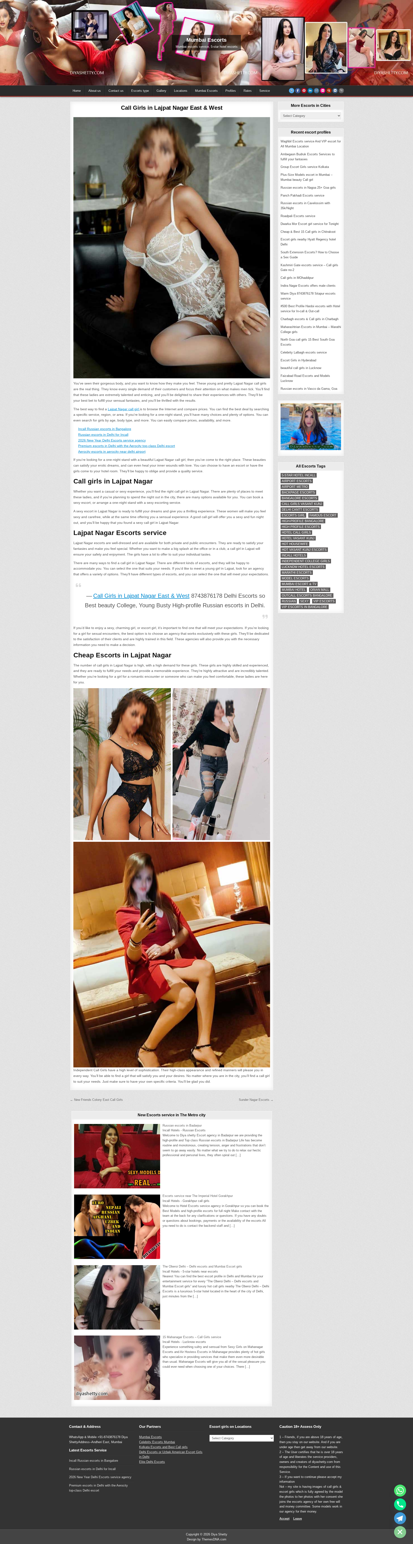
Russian (289, 601)
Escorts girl (293, 515)
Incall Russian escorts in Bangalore (104, 429)
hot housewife (295, 544)
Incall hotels (294, 555)
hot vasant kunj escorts (304, 549)
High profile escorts (301, 527)
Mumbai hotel (294, 590)
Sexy (304, 601)
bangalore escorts (299, 498)
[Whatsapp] (400, 1491)
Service (264, 91)
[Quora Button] (328, 90)
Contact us (116, 91)
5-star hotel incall (298, 475)
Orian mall (319, 590)
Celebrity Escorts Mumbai (157, 1442)
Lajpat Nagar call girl (124, 409)
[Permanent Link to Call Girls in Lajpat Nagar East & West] (171, 248)
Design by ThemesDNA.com (206, 1539)
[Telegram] (400, 1518)
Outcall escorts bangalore (307, 595)
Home (77, 91)
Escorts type (140, 91)
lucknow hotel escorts (303, 567)
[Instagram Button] (316, 90)
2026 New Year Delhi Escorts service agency (112, 440)
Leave (297, 1518)
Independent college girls (306, 561)
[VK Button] (335, 90)
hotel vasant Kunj (298, 538)
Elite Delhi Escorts (152, 1462)
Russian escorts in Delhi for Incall (103, 435)
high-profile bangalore (303, 521)
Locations (180, 91)
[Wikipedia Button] (341, 90)
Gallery (161, 91)
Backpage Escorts (298, 492)
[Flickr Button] (322, 90)
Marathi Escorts (297, 572)
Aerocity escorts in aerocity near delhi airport (112, 451)
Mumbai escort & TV (299, 584)
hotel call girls (296, 532)
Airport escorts (297, 481)
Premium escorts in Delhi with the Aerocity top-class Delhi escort (126, 446)
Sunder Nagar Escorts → (256, 1100)
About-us (94, 91)
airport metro (295, 487)
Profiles (230, 91)
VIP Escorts (324, 601)
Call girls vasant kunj (302, 504)
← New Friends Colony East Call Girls (96, 1100)
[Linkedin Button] (310, 90)
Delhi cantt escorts (300, 509)
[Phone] (400, 1504)
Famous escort (323, 515)
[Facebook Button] (297, 90)
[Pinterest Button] (304, 90)
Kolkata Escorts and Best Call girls (163, 1447)
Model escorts (295, 578)
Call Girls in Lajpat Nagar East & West (171, 107)
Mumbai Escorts (206, 91)
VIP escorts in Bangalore (304, 607)
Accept (284, 1518)
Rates (248, 91)
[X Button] (291, 90)
